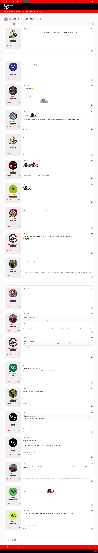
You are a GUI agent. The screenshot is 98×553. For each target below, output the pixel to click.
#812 (91, 313)
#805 (91, 135)
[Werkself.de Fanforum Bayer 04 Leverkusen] (49, 7)
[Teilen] (93, 24)
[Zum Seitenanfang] (95, 551)
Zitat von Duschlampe (31, 416)
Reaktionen (8, 45)
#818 (91, 463)
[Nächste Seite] (23, 24)
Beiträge (8, 47)
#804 (91, 111)
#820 (91, 510)
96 (20, 24)
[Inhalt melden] (92, 51)
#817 (91, 437)
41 (13, 24)
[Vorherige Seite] (5, 24)
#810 (91, 259)
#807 (91, 184)
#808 (91, 208)
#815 (91, 388)
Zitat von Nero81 (30, 317)
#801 (91, 28)
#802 (91, 62)
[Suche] (92, 1)
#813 (91, 337)
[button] (78, 1)
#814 (91, 363)
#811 (91, 288)
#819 (91, 487)
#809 (91, 233)
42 (16, 24)
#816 (91, 412)
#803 (91, 85)
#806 (91, 160)
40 (11, 24)
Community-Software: (49, 551)
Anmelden (86, 1)
